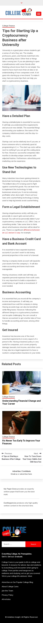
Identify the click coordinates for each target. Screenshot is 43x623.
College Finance (8, 26)
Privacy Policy (7, 595)
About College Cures (10, 586)
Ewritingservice (10, 503)
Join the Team (7, 590)
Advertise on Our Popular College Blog (17, 582)
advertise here (26, 474)
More (30, 576)
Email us (14, 474)
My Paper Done (10, 489)
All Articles (6, 599)
